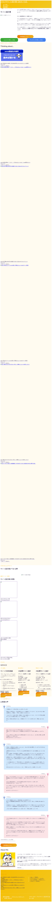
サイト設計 (5, 4)
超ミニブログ (5, 5)
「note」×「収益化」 (34, 877)
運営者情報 (6, 896)
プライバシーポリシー (18, 896)
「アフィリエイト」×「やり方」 (37, 878)
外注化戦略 (5, 6)
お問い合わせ (8, 898)
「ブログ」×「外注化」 (35, 881)
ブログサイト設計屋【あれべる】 (14, 2)
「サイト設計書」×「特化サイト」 (37, 879)
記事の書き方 (6, 17)
